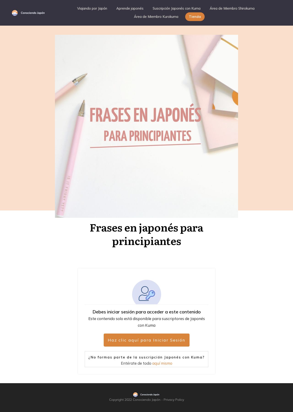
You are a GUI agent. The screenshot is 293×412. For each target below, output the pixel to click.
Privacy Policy (174, 400)
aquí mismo (162, 363)
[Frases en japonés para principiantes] (146, 126)
